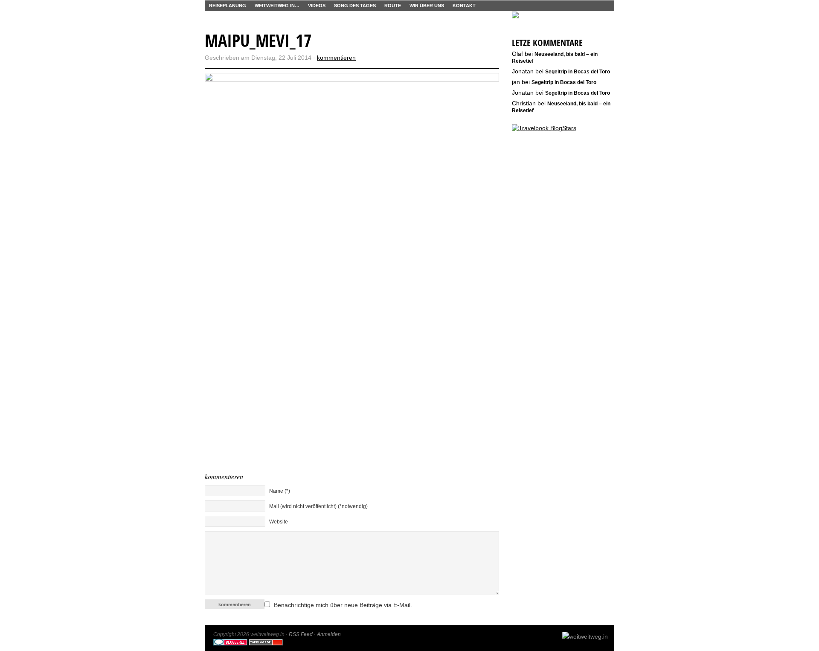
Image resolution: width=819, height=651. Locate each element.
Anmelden (329, 634)
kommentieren (336, 57)
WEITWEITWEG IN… (277, 5)
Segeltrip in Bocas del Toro (577, 72)
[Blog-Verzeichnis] (230, 644)
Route (392, 5)
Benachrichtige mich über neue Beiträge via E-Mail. (343, 605)
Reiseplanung (227, 5)
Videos (316, 5)
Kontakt (464, 5)
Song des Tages (355, 5)
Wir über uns (427, 5)
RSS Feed (301, 634)
